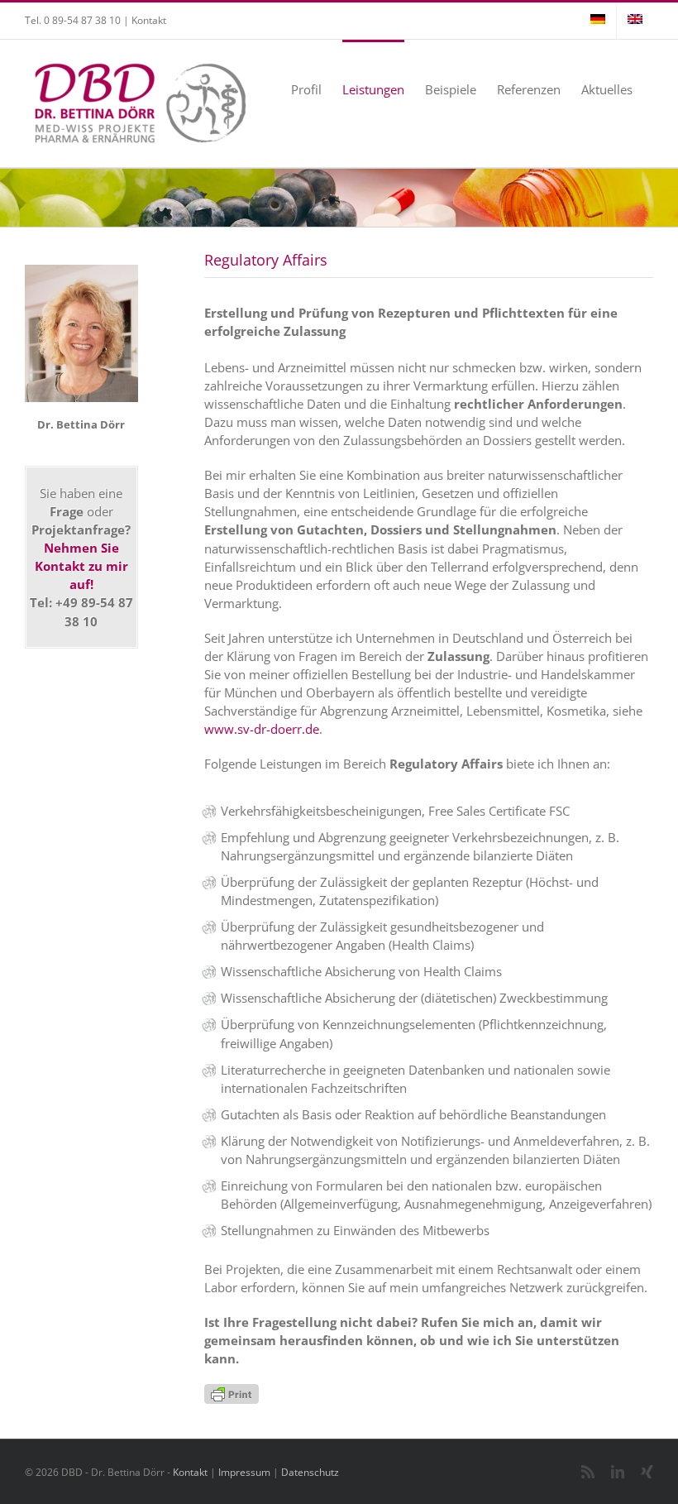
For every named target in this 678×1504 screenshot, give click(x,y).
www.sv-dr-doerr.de (261, 729)
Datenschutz (310, 1472)
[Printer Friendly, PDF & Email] (231, 1393)
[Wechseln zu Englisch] (635, 20)
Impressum (244, 1472)
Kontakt (148, 20)
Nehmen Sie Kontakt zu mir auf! (81, 565)
